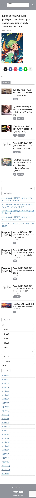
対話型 (6, 338)
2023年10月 (6, 430)
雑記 (4, 365)
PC (3, 352)
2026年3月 (5, 383)
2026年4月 (5, 379)
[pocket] (16, 69)
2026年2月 (5, 387)
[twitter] (6, 69)
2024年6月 (5, 407)
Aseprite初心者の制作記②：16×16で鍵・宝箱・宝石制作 (18, 212)
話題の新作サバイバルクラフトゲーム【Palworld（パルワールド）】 (22, 93)
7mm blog (18, 491)
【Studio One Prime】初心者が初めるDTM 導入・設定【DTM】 (22, 129)
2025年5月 (5, 403)
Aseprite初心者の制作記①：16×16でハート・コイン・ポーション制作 (22, 146)
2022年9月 (5, 473)
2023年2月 (5, 462)
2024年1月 (5, 422)
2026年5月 (5, 375)
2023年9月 (5, 434)
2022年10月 (6, 469)
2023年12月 (6, 426)
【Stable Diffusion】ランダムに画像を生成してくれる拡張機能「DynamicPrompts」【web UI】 (22, 165)
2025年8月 (5, 395)
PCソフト (7, 356)
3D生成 (6, 329)
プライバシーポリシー (18, 487)
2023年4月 (5, 454)
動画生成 (6, 334)
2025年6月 (5, 399)
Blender (7, 361)
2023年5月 (5, 450)
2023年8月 (5, 438)
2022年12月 (6, 466)
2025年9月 (5, 391)
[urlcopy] (30, 69)
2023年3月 (5, 458)
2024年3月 (5, 415)
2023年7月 (5, 442)
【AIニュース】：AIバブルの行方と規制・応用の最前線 (18, 224)
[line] (26, 69)
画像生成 (6, 343)
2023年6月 (5, 446)
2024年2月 (5, 418)
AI (3, 325)
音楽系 (6, 347)
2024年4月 (5, 411)
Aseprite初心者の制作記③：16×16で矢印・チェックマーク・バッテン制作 (18, 205)
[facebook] (10, 69)
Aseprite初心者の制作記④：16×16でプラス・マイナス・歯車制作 (17, 199)
